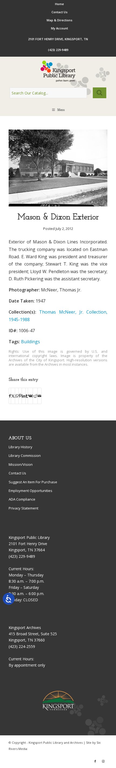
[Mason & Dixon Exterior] (58, 205)
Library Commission (25, 455)
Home (59, 4)
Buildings (30, 342)
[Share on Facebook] (10, 396)
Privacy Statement (23, 508)
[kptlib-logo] (58, 71)
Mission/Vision (21, 464)
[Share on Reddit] (35, 396)
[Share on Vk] (30, 396)
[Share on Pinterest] (20, 396)
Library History (20, 446)
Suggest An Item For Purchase (33, 482)
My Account (59, 28)
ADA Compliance (22, 499)
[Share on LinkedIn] (23, 396)
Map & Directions (59, 20)
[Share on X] (13, 396)
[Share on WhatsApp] (16, 396)
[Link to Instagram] (103, 761)
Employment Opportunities (30, 490)
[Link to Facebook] (95, 761)
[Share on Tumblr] (27, 396)
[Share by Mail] (39, 396)
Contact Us (59, 12)
